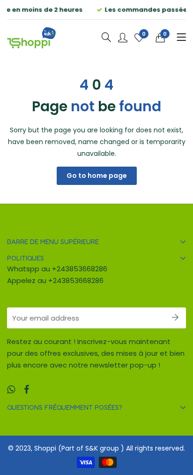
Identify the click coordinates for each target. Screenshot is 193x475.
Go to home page (97, 175)
